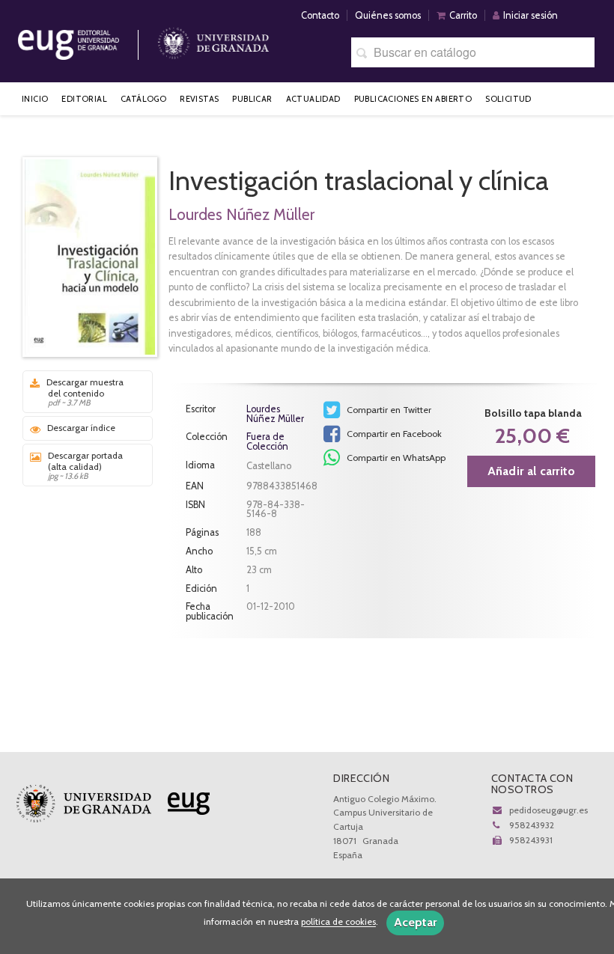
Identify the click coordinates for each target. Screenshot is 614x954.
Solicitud (508, 99)
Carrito (463, 15)
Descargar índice (81, 427)
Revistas (199, 99)
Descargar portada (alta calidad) (85, 465)
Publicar (252, 99)
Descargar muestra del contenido (85, 392)
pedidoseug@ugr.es (548, 810)
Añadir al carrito (531, 471)
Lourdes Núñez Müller (241, 214)
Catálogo (143, 99)
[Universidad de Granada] (213, 39)
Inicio (35, 99)
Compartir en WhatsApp (395, 457)
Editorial (84, 99)
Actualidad (313, 99)
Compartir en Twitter (387, 409)
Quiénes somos (388, 15)
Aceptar (415, 922)
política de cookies (338, 922)
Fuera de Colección (267, 442)
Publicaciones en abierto (413, 99)
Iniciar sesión (530, 15)
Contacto (320, 15)
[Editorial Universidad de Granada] (87, 39)
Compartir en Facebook (393, 433)
